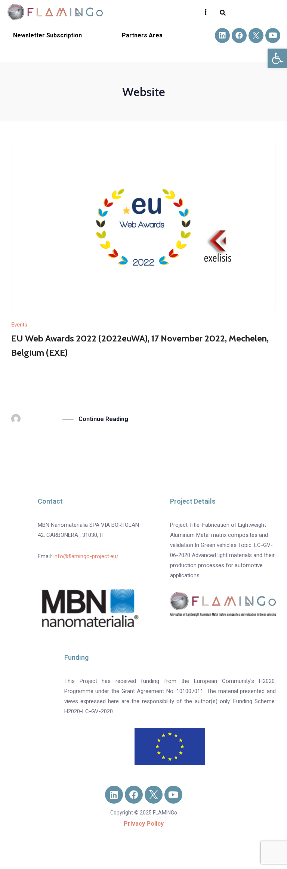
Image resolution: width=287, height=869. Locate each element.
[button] (277, 58)
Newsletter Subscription (47, 35)
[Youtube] (272, 35)
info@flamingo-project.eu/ (85, 556)
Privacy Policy (144, 823)
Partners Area (142, 35)
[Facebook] (239, 35)
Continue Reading (103, 419)
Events (19, 325)
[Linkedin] (222, 35)
